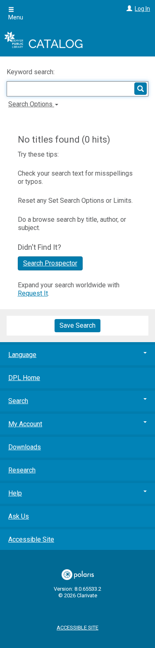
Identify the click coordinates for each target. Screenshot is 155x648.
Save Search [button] (77, 325)
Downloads (24, 447)
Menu (15, 17)
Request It (33, 293)
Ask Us (18, 516)
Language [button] (22, 355)
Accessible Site (31, 539)
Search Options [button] (31, 104)
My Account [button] (25, 424)
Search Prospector (50, 263)
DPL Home (24, 378)
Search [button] (18, 401)
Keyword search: (31, 72)
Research (22, 470)
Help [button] (15, 493)
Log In (142, 8)
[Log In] (128, 8)
